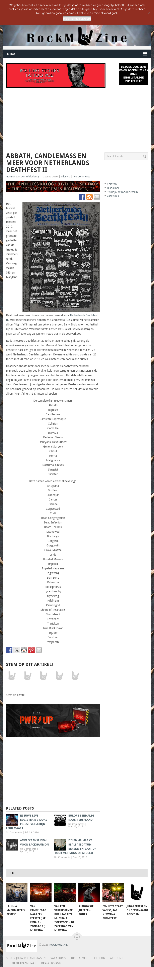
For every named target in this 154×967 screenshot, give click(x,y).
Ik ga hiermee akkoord (77, 18)
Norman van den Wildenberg (22, 176)
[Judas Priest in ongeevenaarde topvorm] (137, 892)
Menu (11, 53)
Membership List (23, 962)
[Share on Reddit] (24, 650)
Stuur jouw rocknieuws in (122, 192)
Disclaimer (113, 188)
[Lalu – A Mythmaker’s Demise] (17, 892)
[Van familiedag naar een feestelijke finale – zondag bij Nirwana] (41, 892)
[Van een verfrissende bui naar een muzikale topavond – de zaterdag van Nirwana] (65, 892)
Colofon (112, 184)
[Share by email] (39, 650)
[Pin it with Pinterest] (31, 650)
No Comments (82, 176)
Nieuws (65, 176)
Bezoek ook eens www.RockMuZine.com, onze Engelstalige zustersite (133, 74)
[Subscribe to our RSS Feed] (89, 197)
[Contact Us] (97, 197)
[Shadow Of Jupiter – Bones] (89, 892)
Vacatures (113, 196)
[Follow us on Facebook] (82, 197)
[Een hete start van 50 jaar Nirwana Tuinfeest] (113, 892)
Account (116, 958)
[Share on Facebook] (9, 650)
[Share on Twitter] (16, 650)
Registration (51, 962)
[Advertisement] (77, 118)
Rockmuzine (58, 944)
